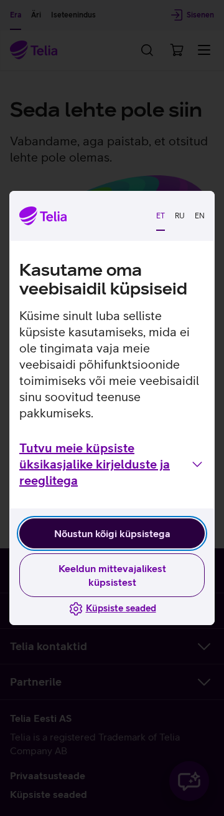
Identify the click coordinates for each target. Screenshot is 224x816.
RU (180, 215)
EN (200, 215)
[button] (112, 464)
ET (160, 215)
